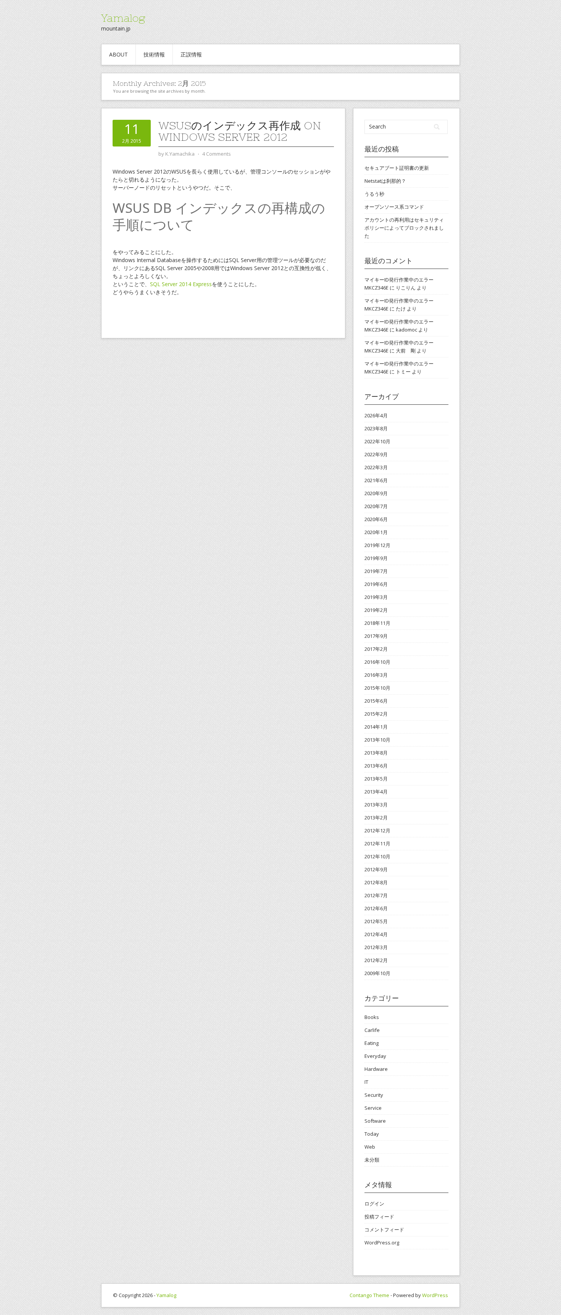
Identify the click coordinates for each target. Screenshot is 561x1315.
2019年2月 (376, 610)
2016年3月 (376, 674)
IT (366, 1081)
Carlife (372, 1030)
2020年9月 (376, 493)
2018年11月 (377, 623)
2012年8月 (376, 882)
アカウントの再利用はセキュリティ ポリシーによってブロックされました (404, 227)
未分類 (371, 1159)
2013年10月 (377, 739)
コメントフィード (384, 1229)
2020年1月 (376, 532)
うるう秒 (374, 193)
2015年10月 (377, 687)
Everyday (375, 1056)
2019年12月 (377, 545)
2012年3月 (376, 947)
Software (375, 1120)
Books (371, 1017)
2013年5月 (376, 778)
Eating (371, 1043)
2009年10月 (377, 973)
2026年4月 (376, 415)
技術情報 (154, 54)
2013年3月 (376, 804)
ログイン (374, 1203)
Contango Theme (369, 1295)
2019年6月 (376, 584)
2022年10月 (377, 441)
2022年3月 (376, 467)
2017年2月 (376, 648)
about (118, 54)
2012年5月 (376, 921)
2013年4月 (376, 791)
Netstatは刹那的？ (385, 180)
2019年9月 (376, 558)
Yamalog (123, 18)
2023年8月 (376, 428)
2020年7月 (376, 506)
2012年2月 (376, 960)
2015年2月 (376, 713)
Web (369, 1146)
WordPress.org (381, 1242)
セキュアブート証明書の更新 (396, 167)
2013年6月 (376, 765)
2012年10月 (377, 856)
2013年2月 (376, 817)
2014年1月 (376, 726)
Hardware (376, 1069)
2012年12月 (377, 830)
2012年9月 (376, 869)
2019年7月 (376, 571)
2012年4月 (376, 934)
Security (373, 1094)
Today (371, 1133)
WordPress (435, 1295)
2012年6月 (376, 908)
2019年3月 (376, 597)
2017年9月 (376, 636)
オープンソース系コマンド (394, 206)
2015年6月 (376, 700)
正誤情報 (191, 54)
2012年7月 (376, 895)
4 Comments (216, 153)
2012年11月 (377, 843)
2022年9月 (376, 454)
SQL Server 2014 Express (181, 284)
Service (373, 1107)
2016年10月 (377, 661)
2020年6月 (376, 519)
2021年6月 (376, 480)
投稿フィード (379, 1216)
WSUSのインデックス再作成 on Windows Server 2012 (239, 131)
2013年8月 (376, 752)
